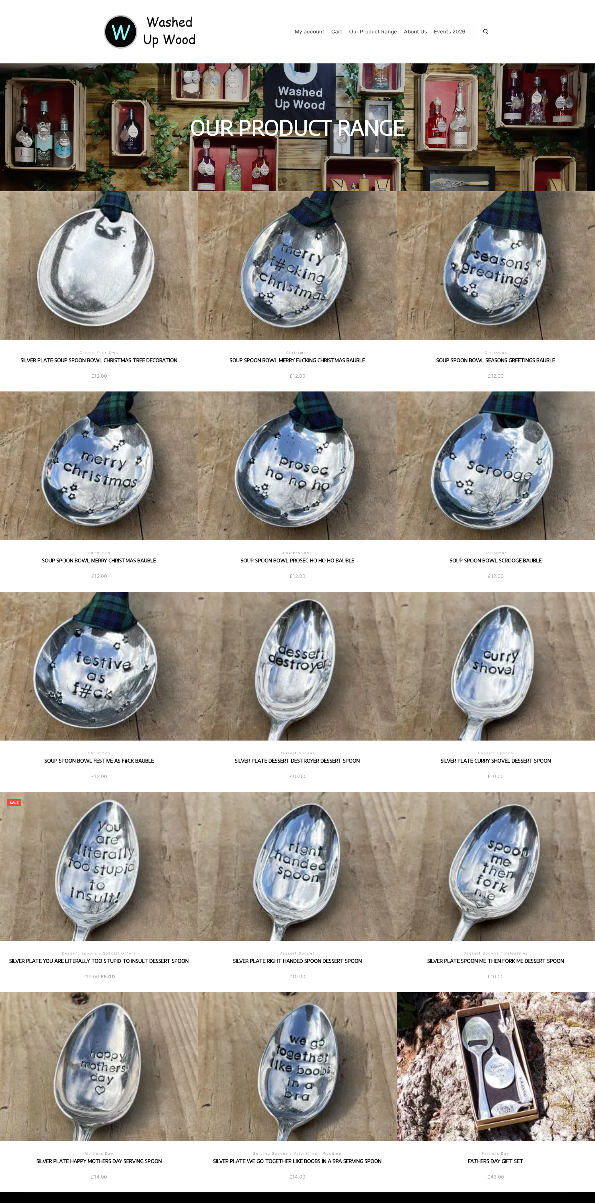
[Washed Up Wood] (150, 31)
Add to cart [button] (297, 265)
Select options (99, 265)
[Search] (486, 31)
